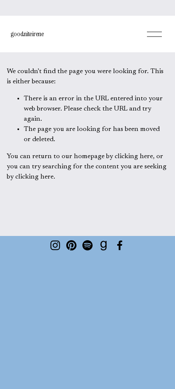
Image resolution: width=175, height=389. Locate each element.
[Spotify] (87, 245)
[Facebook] (120, 245)
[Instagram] (55, 245)
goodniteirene (27, 33)
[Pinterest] (71, 245)
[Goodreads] (104, 245)
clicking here (134, 156)
